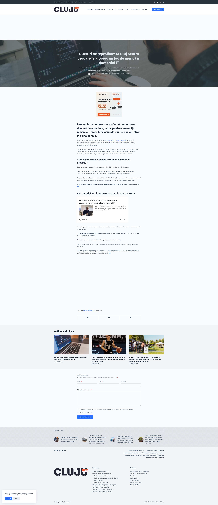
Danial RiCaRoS (88, 310)
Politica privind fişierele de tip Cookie (106, 478)
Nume (79, 382)
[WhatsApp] (130, 318)
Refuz (16, 498)
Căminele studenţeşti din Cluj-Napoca (152, 453)
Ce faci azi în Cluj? (158, 9)
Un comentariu (125, 73)
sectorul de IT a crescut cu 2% (116, 140)
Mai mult (145, 9)
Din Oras (120, 9)
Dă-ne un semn (83, 2)
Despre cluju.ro (135, 9)
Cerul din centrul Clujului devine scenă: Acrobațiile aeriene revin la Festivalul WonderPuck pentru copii (125, 439)
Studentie (110, 9)
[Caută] (163, 2)
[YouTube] (65, 450)
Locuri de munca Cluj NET (138, 473)
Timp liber (90, 9)
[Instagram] (157, 2)
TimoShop (133, 476)
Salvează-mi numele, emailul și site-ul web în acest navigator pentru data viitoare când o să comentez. (106, 409)
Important (116, 73)
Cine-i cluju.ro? (58, 2)
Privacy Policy (89, 412)
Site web (123, 382)
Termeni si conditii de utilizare (155, 450)
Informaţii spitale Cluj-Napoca (155, 457)
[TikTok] (160, 2)
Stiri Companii (134, 480)
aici (110, 253)
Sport (127, 9)
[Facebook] (154, 2)
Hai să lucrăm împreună (70, 2)
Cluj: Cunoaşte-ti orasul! (131, 453)
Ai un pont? (92, 2)
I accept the (86, 412)
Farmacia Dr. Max (135, 482)
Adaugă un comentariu (84, 390)
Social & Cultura (100, 9)
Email (101, 382)
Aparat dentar (134, 485)
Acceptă (8, 498)
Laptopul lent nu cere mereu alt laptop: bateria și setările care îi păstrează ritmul (69, 439)
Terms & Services (149, 502)
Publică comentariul (85, 417)
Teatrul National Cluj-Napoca (139, 471)
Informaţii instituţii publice (133, 455)
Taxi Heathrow (134, 478)
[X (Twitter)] (109, 318)
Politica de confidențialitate (103, 476)
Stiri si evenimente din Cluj (136, 450)
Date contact (98, 480)
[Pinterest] (62, 450)
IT (115, 9)
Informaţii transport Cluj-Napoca (153, 455)
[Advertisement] (109, 27)
